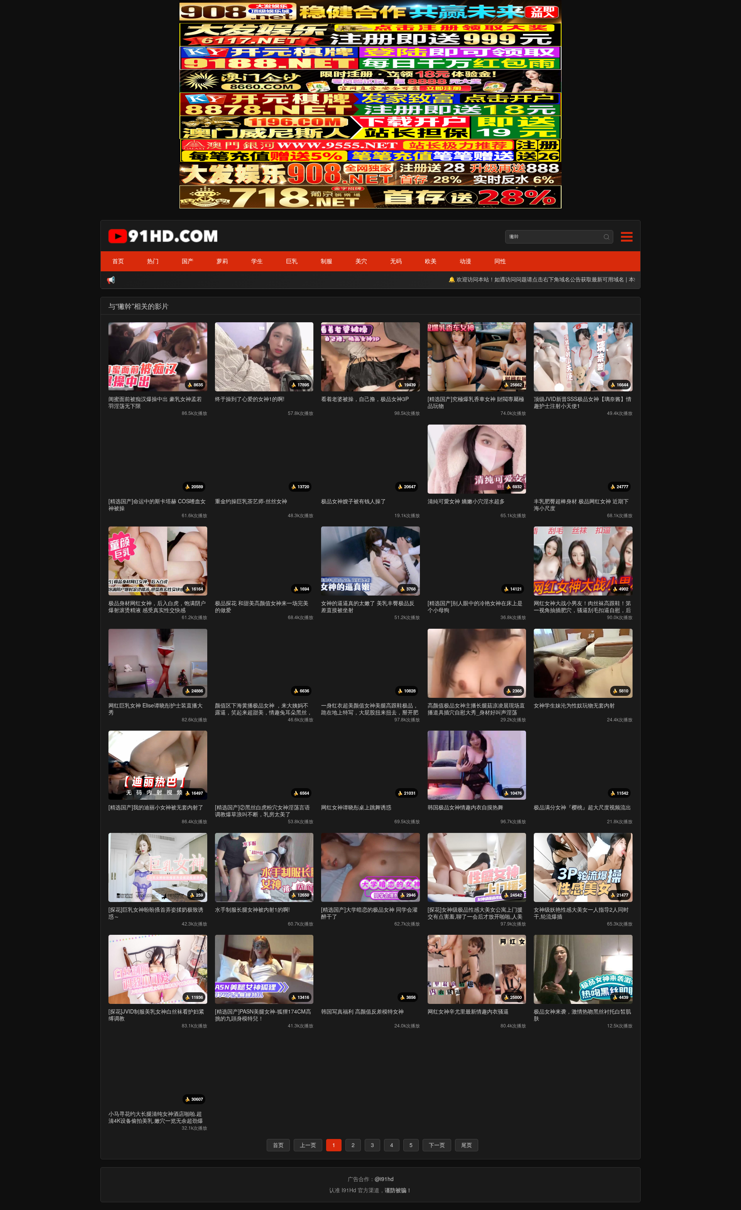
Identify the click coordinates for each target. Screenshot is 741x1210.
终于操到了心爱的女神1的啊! (249, 398)
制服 (326, 261)
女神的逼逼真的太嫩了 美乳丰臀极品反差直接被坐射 (367, 606)
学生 (257, 261)
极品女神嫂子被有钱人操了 (353, 501)
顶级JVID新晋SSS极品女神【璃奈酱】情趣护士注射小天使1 (582, 402)
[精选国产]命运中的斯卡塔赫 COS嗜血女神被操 (157, 504)
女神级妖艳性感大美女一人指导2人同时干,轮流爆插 (581, 913)
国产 (187, 261)
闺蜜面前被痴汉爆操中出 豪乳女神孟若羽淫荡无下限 (155, 402)
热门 (153, 261)
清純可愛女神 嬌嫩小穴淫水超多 (466, 501)
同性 (500, 261)
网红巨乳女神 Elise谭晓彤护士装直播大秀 (155, 709)
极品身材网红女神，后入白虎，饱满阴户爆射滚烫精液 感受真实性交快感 (157, 606)
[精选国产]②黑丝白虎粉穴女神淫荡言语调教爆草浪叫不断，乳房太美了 (262, 810)
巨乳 (292, 261)
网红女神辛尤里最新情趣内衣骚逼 (468, 1011)
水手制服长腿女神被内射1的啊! (252, 909)
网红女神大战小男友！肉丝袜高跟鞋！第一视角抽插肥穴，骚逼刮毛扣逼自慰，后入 (582, 609)
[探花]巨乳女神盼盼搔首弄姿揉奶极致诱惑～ (155, 913)
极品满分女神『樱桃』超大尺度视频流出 (582, 807)
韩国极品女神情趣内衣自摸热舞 (465, 807)
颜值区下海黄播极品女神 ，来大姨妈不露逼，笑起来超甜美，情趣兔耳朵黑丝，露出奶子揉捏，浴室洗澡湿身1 (263, 712)
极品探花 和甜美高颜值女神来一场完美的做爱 (261, 606)
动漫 (465, 261)
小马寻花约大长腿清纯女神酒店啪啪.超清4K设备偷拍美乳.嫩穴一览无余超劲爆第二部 (155, 1120)
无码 (396, 261)
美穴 (361, 261)
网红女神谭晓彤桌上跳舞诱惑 (356, 807)
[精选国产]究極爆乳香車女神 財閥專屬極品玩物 (476, 402)
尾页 (466, 1145)
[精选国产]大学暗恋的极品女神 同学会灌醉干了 (369, 913)
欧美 (430, 261)
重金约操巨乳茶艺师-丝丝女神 (251, 501)
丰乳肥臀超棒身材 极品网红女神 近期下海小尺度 (581, 504)
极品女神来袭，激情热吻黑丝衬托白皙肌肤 (582, 1015)
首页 (118, 261)
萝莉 (222, 261)
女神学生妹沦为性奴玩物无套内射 (574, 705)
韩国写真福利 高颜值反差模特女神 (362, 1011)
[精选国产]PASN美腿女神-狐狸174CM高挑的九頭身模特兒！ (263, 1015)
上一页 (308, 1145)
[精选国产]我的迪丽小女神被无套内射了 (155, 807)
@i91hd (384, 1179)
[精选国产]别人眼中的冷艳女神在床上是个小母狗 (475, 606)
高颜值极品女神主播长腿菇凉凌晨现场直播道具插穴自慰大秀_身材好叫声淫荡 (476, 709)
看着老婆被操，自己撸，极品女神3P (365, 398)
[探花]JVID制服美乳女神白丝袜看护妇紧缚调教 (156, 1015)
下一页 (437, 1145)
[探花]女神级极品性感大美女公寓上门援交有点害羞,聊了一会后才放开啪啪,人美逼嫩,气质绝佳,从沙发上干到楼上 (475, 916)
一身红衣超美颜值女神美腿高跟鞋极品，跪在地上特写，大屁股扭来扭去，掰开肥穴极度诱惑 (369, 712)
